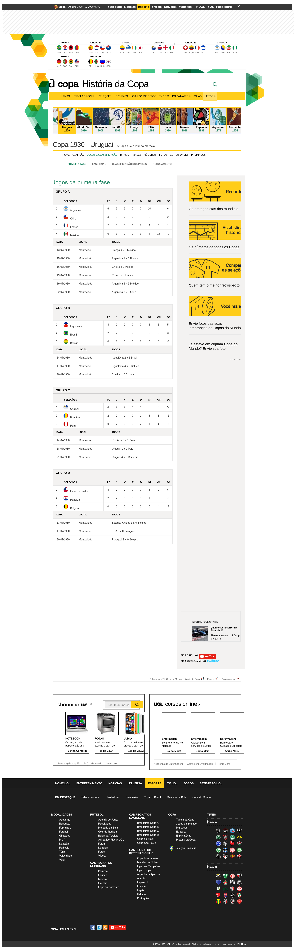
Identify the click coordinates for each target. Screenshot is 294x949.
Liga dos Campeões (148, 866)
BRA (59, 52)
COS (160, 52)
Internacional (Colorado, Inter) (232, 850)
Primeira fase (77, 164)
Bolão (197, 96)
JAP (140, 52)
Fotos (163, 154)
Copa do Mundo (201, 797)
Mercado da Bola (176, 797)
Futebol (63, 831)
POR (65, 66)
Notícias (130, 6)
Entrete (156, 6)
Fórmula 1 (65, 827)
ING (166, 52)
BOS (223, 52)
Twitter (99, 927)
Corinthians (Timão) (225, 837)
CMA (134, 52)
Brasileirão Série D (148, 834)
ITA (171, 52)
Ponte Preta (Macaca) (232, 895)
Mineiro (102, 879)
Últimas (65, 96)
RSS (105, 927)
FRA (197, 52)
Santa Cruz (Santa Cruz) (225, 901)
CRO (65, 52)
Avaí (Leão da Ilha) (218, 882)
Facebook (93, 927)
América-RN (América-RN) (232, 876)
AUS (108, 52)
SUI (185, 52)
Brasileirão (132, 797)
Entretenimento (89, 783)
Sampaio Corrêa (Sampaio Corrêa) (218, 901)
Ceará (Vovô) (239, 882)
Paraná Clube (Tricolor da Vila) (225, 895)
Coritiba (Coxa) (232, 837)
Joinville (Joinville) (232, 889)
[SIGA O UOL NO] (207, 658)
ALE (59, 66)
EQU (191, 52)
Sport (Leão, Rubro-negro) (232, 856)
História (210, 96)
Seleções (104, 96)
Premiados (198, 154)
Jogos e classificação (102, 154)
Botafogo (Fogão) (239, 831)
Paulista (103, 871)
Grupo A (64, 42)
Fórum (102, 843)
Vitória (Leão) (239, 856)
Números (150, 154)
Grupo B (95, 42)
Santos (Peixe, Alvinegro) (218, 856)
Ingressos (182, 827)
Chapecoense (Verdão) (218, 837)
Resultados (104, 823)
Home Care (224, 764)
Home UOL (62, 783)
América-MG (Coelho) (225, 876)
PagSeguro (224, 6)
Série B (212, 867)
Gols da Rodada (107, 831)
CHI (102, 52)
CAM (77, 52)
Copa (68, 84)
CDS (108, 66)
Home (66, 154)
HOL (97, 52)
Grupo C (127, 42)
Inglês (140, 890)
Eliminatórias (183, 835)
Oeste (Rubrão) (218, 895)
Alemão (141, 878)
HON (203, 52)
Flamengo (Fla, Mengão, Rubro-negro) (232, 843)
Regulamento (162, 164)
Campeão (78, 154)
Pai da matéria (181, 96)
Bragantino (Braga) (232, 882)
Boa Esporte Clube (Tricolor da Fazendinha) (225, 882)
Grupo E (190, 42)
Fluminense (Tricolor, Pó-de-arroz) (239, 843)
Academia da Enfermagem (168, 764)
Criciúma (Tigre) (239, 837)
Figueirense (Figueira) (225, 843)
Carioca (102, 875)
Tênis (62, 851)
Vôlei (62, 859)
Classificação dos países (129, 164)
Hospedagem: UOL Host (234, 944)
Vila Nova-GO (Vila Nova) (239, 901)
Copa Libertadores (147, 858)
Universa (170, 6)
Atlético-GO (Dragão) (239, 876)
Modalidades (61, 814)
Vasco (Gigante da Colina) (232, 901)
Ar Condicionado (93, 763)
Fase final (99, 164)
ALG (97, 66)
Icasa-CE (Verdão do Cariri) (225, 889)
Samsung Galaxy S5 (68, 763)
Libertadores (112, 797)
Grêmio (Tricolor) (225, 850)
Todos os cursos (228, 702)
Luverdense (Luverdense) (218, 889)
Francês (142, 886)
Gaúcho (102, 883)
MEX (71, 52)
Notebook (111, 763)
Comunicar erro (229, 679)
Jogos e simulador (186, 823)
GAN (71, 66)
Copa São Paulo (146, 842)
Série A (212, 822)
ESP (91, 52)
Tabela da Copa (84, 96)
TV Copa (164, 96)
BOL (210, 6)
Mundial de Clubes (148, 862)
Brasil (124, 154)
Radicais (64, 847)
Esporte (143, 6)
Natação (64, 843)
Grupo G (64, 56)
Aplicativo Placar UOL (111, 839)
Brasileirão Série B (148, 826)
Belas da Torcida (108, 835)
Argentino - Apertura (148, 874)
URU (154, 52)
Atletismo (64, 819)
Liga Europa (144, 870)
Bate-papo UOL (211, 783)
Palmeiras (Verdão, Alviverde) (239, 850)
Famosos (185, 6)
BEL (91, 66)
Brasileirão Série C (148, 830)
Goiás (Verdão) (218, 850)
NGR (235, 52)
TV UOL (199, 6)
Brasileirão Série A (148, 822)
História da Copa (115, 84)
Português (143, 898)
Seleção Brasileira (185, 848)
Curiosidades (179, 154)
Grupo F (222, 42)
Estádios (122, 96)
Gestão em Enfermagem (200, 764)
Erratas (210, 679)
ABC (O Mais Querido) (218, 876)
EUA (77, 66)
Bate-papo (114, 6)
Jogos (189, 783)
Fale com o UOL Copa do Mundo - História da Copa (175, 679)
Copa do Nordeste (108, 887)
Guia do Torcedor (144, 96)
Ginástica (64, 835)
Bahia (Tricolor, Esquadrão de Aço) (232, 831)
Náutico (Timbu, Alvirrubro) (239, 889)
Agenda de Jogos (108, 819)
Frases (136, 154)
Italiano (141, 894)
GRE (128, 52)
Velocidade (65, 855)
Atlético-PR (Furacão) (225, 831)
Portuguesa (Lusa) (239, 895)
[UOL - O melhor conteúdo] (58, 8)
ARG (217, 52)
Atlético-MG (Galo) (218, 831)
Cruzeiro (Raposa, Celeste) (218, 843)
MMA (62, 839)
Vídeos (102, 855)
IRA (229, 52)
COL (122, 52)
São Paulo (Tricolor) (225, 856)
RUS (102, 66)
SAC (97, 6)
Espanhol (142, 882)
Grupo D (159, 42)
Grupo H (95, 56)
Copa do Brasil (152, 797)
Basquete (64, 823)
